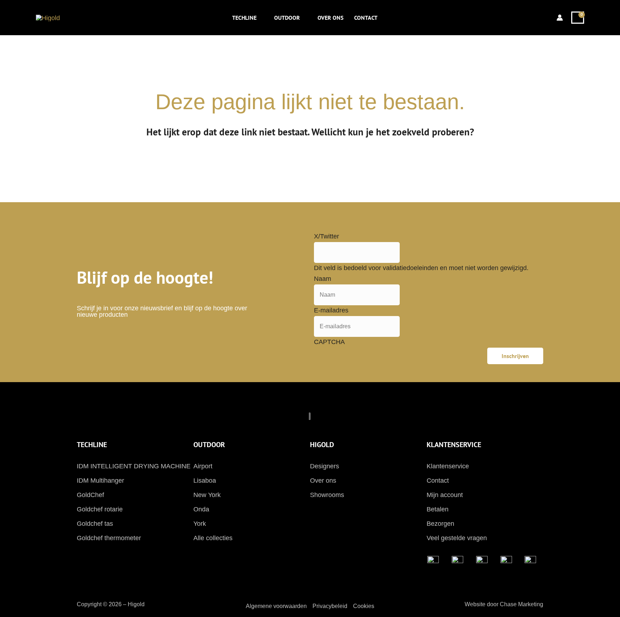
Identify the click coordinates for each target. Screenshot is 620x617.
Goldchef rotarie (100, 509)
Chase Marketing (521, 604)
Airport (202, 466)
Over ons (323, 480)
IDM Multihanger (100, 480)
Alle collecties (212, 538)
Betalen (437, 509)
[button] (260, 17)
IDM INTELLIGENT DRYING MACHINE (134, 466)
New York (207, 494)
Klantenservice (448, 466)
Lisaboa (204, 480)
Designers (324, 466)
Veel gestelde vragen (457, 538)
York (199, 523)
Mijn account (445, 494)
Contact (438, 480)
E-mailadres (331, 310)
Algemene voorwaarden (276, 606)
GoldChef (90, 494)
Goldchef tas (95, 523)
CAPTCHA (329, 341)
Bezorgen (440, 523)
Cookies (363, 606)
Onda (201, 509)
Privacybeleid (330, 606)
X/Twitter (326, 236)
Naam (322, 278)
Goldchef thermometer (109, 538)
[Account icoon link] (559, 17)
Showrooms (327, 494)
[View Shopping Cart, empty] (577, 17)
